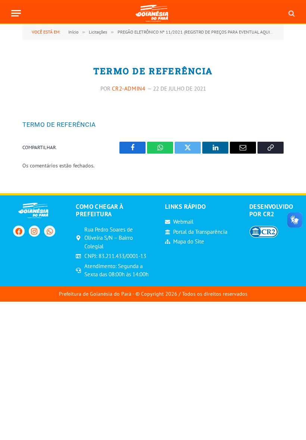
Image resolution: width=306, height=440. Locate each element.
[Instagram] (34, 231)
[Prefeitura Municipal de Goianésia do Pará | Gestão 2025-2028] (153, 13)
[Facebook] (18, 231)
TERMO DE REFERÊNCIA (59, 124)
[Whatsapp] (49, 231)
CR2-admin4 (129, 88)
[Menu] (16, 13)
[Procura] (291, 13)
